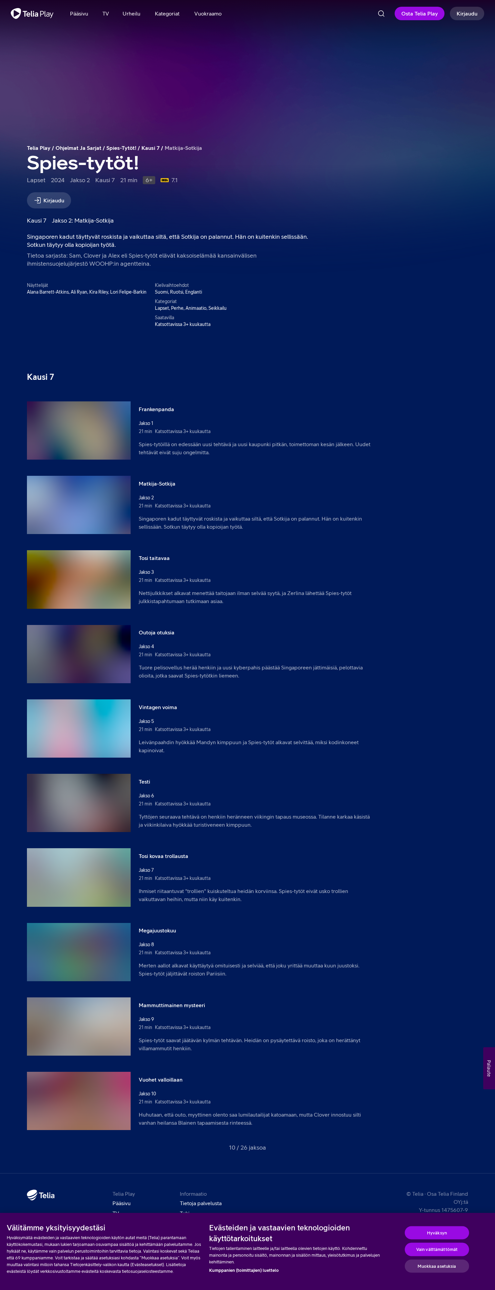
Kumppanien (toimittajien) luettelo (244, 1270)
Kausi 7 (150, 148)
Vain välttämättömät (437, 1249)
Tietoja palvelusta (201, 1203)
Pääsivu (121, 1203)
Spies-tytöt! (121, 148)
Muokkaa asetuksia (437, 1265)
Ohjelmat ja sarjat (78, 148)
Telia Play (39, 148)
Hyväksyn (437, 1232)
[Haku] (381, 13)
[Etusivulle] (32, 13)
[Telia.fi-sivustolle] (41, 1195)
